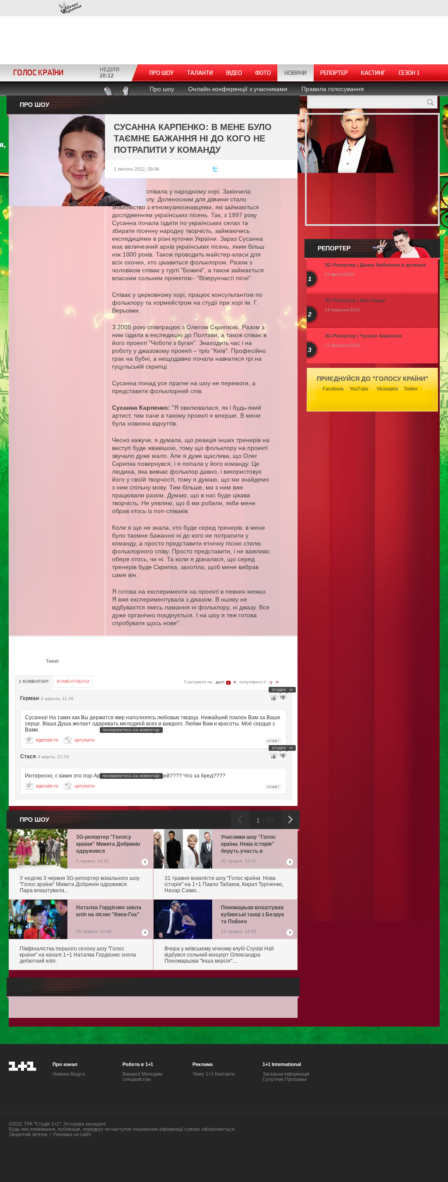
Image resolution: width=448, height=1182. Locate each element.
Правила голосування (332, 88)
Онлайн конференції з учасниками (237, 88)
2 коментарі (34, 681)
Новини (295, 73)
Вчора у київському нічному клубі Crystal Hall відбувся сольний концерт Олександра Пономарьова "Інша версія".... (219, 955)
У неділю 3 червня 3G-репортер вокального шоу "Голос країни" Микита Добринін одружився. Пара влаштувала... (80, 884)
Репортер (334, 73)
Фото (263, 73)
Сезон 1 (409, 73)
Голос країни (70, 8)
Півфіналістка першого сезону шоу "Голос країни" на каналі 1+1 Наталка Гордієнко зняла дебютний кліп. (78, 955)
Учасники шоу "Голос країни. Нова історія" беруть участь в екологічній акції (248, 844)
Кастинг (373, 73)
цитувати (84, 739)
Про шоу (161, 73)
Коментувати (73, 681)
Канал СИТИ (35, 8)
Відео (234, 73)
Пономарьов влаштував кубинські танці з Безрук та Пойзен (252, 914)
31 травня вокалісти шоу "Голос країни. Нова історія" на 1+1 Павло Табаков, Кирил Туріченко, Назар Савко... (224, 884)
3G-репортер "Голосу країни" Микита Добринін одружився (108, 844)
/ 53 (267, 820)
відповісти (47, 739)
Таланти (200, 73)
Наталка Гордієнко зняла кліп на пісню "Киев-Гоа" (108, 911)
